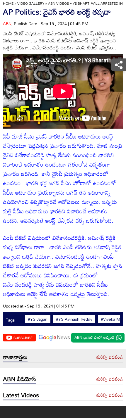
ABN (7, 23)
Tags (10, 320)
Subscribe (23, 337)
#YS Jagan (37, 319)
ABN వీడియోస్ (19, 379)
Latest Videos (21, 395)
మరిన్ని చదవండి (109, 357)
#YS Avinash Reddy (74, 319)
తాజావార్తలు (15, 357)
